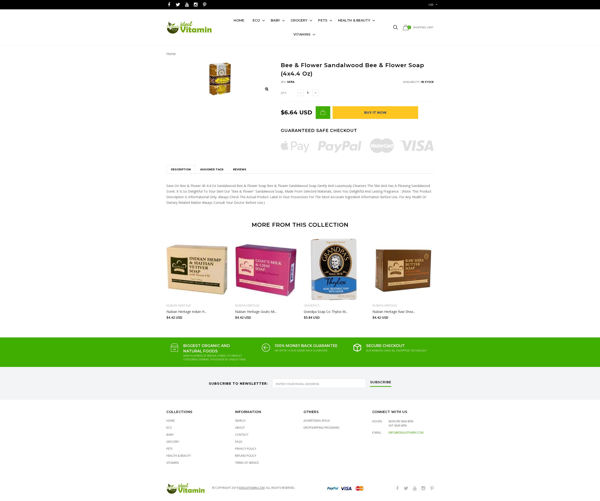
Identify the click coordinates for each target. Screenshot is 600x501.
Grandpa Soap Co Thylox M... (326, 311)
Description (181, 169)
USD (431, 4)
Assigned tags (212, 169)
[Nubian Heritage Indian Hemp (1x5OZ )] (197, 269)
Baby (275, 20)
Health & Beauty (354, 20)
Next (444, 277)
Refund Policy (245, 456)
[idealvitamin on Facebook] (169, 5)
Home (239, 20)
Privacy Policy (245, 449)
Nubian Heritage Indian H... (186, 311)
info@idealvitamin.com (406, 433)
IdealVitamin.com (252, 488)
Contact (241, 435)
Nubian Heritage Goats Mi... (256, 311)
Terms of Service (247, 463)
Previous (156, 277)
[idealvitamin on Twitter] (177, 5)
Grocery (299, 20)
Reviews (239, 169)
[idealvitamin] (189, 27)
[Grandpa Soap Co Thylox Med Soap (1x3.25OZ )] (334, 269)
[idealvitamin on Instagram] (195, 5)
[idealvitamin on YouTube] (186, 5)
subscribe (380, 382)
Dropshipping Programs (321, 428)
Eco (256, 20)
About (240, 428)
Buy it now (375, 112)
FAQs (238, 442)
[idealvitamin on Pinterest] (204, 5)
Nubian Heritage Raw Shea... (393, 311)
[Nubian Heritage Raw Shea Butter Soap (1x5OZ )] (403, 269)
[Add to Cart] (323, 112)
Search (240, 421)
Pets (322, 20)
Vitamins (301, 34)
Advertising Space (317, 421)
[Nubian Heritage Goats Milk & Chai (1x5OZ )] (266, 269)
